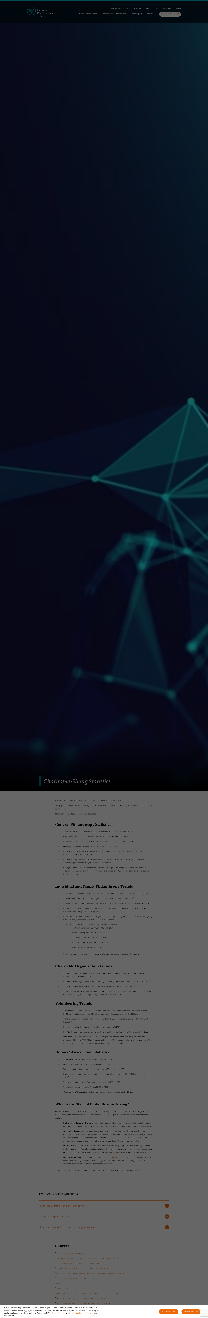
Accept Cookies (168, 1312)
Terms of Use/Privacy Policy (79, 1313)
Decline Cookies (191, 1312)
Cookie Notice (58, 1313)
